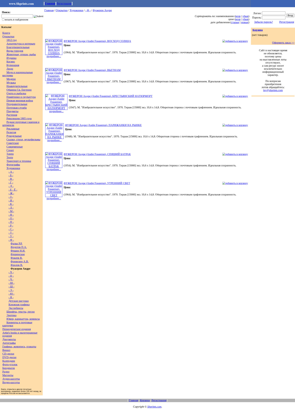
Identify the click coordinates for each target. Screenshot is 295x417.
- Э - (11, 290)
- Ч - (11, 279)
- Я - (11, 297)
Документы (9, 339)
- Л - (11, 207)
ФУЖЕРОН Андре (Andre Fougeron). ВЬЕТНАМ (92, 70)
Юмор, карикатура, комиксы (23, 318)
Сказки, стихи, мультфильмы (23, 139)
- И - (11, 200)
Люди (9, 68)
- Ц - (11, 275)
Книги (6, 32)
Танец (10, 153)
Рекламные (12, 128)
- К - (11, 204)
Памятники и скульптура (21, 96)
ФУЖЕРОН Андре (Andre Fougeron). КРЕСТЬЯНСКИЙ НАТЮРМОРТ (110, 96)
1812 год (11, 40)
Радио (5, 371)
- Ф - (11, 239)
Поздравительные (16, 104)
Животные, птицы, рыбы (21, 54)
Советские (12, 143)
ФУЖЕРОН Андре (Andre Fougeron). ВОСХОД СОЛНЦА (97, 41)
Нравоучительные (16, 86)
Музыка (11, 82)
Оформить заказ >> (283, 42)
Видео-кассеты (11, 382)
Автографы (9, 342)
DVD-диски (9, 357)
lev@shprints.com (273, 90)
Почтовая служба (16, 107)
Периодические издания (16, 329)
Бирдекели (8, 368)
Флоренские (18, 254)
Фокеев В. (17, 257)
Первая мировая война (19, 100)
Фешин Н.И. (18, 250)
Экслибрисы (16, 308)
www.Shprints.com (21, 3)
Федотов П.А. (19, 247)
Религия (11, 132)
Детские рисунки (19, 300)
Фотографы (13, 164)
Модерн (11, 79)
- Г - (11, 182)
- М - (11, 211)
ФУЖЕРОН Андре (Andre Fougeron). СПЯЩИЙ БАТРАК (97, 154)
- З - (11, 196)
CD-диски (8, 353)
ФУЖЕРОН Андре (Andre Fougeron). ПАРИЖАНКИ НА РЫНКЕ (103, 125)
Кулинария (12, 65)
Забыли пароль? (263, 21)
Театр (9, 157)
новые (244, 22)
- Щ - (11, 286)
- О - (11, 218)
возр (238, 16)
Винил (6, 350)
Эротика (11, 315)
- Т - (11, 232)
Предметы (12, 111)
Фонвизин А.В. (20, 261)
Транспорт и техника (18, 161)
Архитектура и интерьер (20, 43)
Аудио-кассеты (11, 378)
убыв (245, 16)
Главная (50, 3)
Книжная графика (19, 304)
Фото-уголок (9, 364)
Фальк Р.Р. (16, 243)
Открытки (8, 36)
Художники (13, 168)
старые (235, 22)
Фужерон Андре (102, 10)
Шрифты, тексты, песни (20, 311)
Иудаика (11, 58)
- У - (11, 236)
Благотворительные (18, 47)
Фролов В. (17, 265)
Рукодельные (14, 135)
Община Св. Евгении (19, 89)
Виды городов (14, 50)
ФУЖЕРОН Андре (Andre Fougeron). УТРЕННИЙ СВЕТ (97, 183)
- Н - (11, 214)
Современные (14, 146)
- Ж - (11, 193)
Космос (10, 61)
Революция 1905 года (19, 118)
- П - (11, 222)
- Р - (11, 225)
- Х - (11, 272)
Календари (8, 360)
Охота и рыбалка (16, 93)
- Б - (11, 175)
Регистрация (64, 3)
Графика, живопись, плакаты (19, 346)
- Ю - (11, 293)
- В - (11, 178)
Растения (11, 114)
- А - (11, 171)
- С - (11, 229)
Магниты (7, 375)
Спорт (10, 150)
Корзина (257, 30)
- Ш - (11, 283)
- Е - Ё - (13, 189)
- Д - (11, 186)
